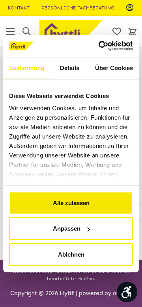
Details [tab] (69, 67)
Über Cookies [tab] (114, 67)
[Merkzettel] (116, 31)
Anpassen (66, 228)
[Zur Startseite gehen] (71, 31)
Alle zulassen (71, 202)
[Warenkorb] (132, 31)
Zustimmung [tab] (26, 67)
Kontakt (19, 8)
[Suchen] (27, 31)
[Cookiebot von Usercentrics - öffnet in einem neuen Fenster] (100, 46)
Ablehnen (71, 254)
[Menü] (10, 31)
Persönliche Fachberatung (77, 8)
